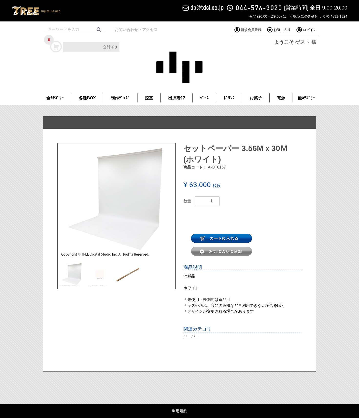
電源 (281, 98)
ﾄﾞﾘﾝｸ (229, 98)
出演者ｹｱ (176, 98)
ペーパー (191, 336)
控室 (149, 98)
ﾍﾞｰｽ (204, 98)
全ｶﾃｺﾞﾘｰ (55, 98)
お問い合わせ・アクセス (136, 30)
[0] (56, 46)
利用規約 (179, 411)
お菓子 (256, 98)
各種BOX (87, 98)
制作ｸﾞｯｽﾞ (120, 98)
